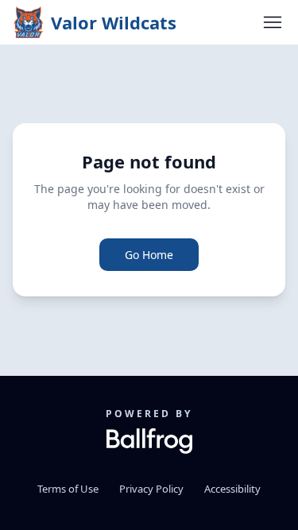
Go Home (149, 254)
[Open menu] (272, 22)
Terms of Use (68, 489)
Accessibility (232, 489)
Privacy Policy (151, 489)
